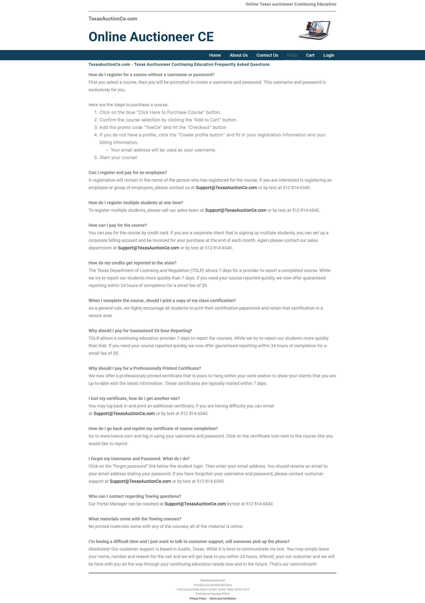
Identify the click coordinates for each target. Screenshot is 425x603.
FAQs (292, 55)
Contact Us (267, 55)
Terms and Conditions (222, 598)
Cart (310, 55)
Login (328, 55)
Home (215, 55)
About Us (239, 55)
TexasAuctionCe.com (113, 19)
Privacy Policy (197, 598)
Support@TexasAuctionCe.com (226, 187)
